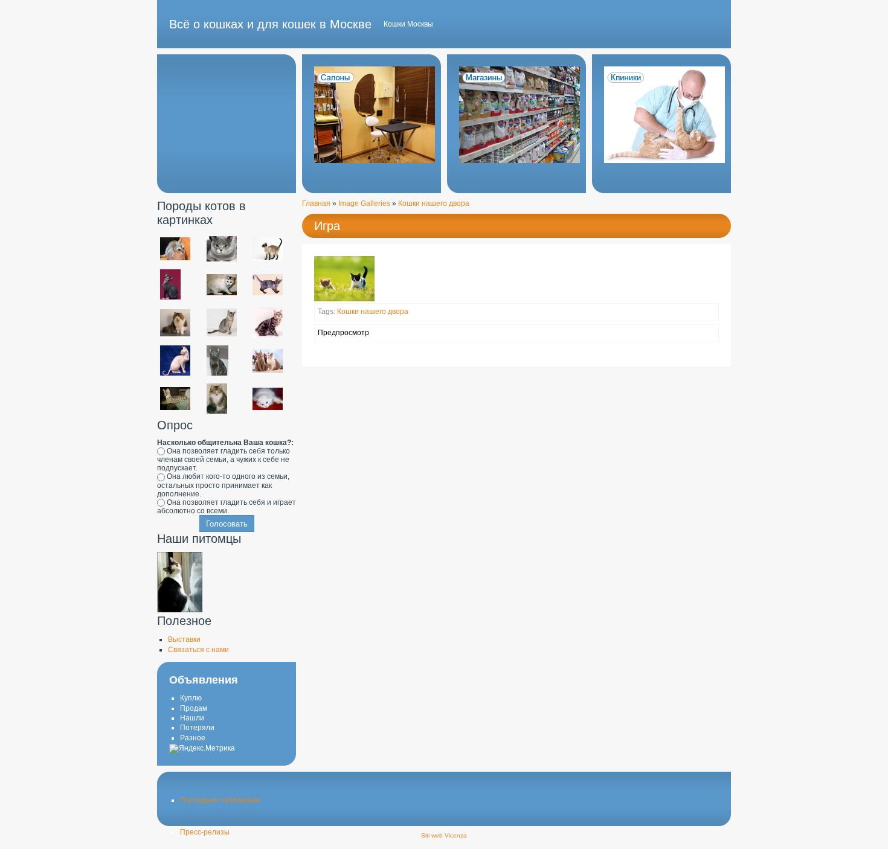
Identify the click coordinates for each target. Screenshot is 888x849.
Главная (316, 203)
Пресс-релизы (205, 832)
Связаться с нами (198, 650)
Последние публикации (220, 800)
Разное (192, 738)
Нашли (192, 718)
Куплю (191, 698)
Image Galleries (364, 203)
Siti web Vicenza (444, 835)
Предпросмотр (343, 332)
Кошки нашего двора (433, 203)
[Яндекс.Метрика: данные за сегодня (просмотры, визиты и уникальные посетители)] (202, 749)
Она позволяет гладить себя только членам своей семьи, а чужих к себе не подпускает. (223, 459)
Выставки (184, 639)
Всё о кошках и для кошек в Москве (270, 24)
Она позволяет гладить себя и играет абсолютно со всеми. (226, 506)
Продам (193, 708)
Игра (327, 225)
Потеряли (197, 727)
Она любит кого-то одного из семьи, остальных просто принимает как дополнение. (223, 485)
